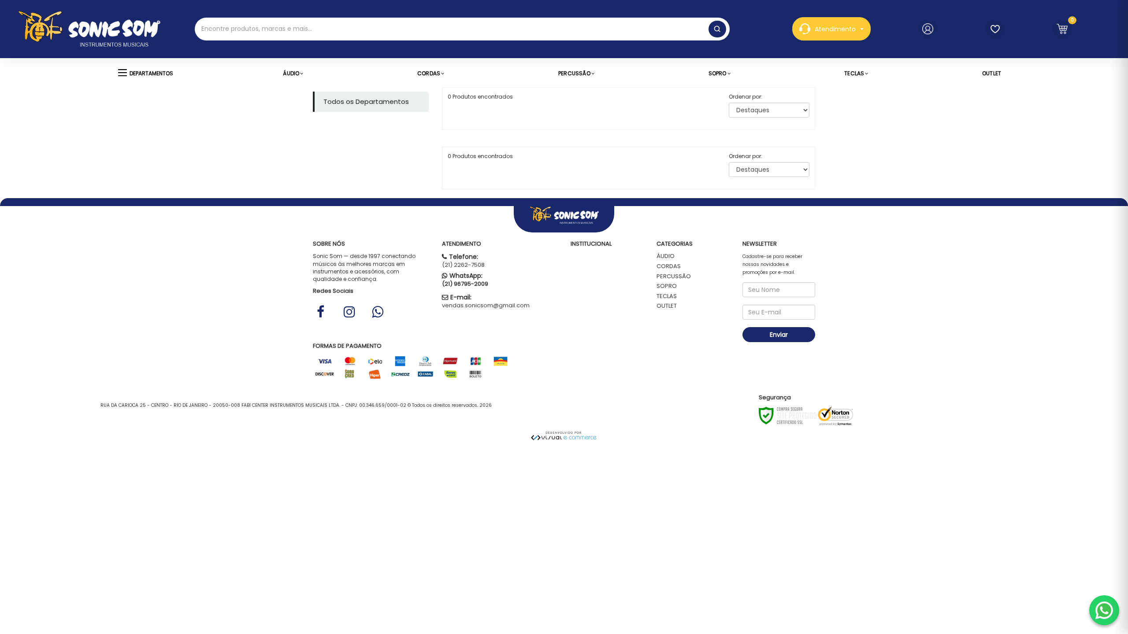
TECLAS (667, 296)
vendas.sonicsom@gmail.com (486, 305)
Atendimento (835, 29)
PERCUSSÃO (674, 276)
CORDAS (669, 266)
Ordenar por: (745, 96)
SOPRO (667, 286)
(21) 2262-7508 (463, 265)
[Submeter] (717, 29)
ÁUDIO (666, 256)
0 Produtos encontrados (480, 96)
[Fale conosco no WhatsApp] (1104, 610)
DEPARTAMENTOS (151, 73)
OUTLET (667, 306)
